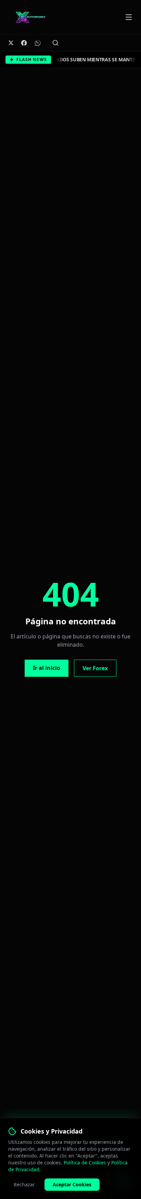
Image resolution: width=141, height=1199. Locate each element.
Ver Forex (95, 668)
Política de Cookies (85, 1162)
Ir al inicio (46, 668)
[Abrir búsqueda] (55, 43)
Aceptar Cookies (72, 1184)
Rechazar (24, 1184)
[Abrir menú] (129, 17)
